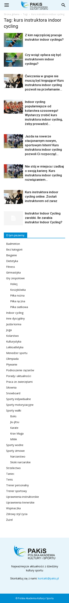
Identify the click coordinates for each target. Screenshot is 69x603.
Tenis (9, 479)
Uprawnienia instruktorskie (22, 497)
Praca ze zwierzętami (19, 382)
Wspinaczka (13, 508)
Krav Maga (17, 433)
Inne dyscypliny (15, 318)
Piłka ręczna (17, 301)
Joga (9, 330)
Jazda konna (13, 324)
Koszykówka (18, 290)
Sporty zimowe (15, 451)
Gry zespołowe (15, 278)
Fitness (10, 267)
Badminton (13, 244)
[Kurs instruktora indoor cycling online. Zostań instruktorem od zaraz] (13, 197)
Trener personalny (17, 485)
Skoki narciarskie (20, 462)
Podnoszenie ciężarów (20, 370)
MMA (13, 439)
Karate (14, 428)
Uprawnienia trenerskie (20, 502)
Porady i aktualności (18, 376)
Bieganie (11, 255)
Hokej (13, 284)
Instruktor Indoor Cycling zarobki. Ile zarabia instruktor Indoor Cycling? (43, 217)
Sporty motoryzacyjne (20, 405)
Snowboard (13, 393)
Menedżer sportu (16, 353)
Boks (13, 416)
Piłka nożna (17, 295)
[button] (63, 5)
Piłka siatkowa (19, 307)
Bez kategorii (14, 249)
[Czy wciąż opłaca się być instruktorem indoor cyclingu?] (13, 60)
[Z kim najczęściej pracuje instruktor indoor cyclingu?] (13, 40)
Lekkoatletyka (14, 347)
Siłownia (11, 387)
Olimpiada (12, 359)
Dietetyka (12, 261)
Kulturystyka (13, 341)
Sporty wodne (14, 445)
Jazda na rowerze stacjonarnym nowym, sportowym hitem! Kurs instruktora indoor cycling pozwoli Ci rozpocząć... (43, 145)
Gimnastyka (13, 272)
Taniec (10, 474)
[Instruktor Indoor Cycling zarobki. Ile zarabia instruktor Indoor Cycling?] (13, 218)
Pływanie (11, 364)
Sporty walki (13, 410)
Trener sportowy (16, 491)
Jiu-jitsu (14, 422)
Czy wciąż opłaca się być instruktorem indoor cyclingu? (43, 59)
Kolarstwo (12, 336)
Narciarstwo (17, 456)
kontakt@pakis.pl (48, 578)
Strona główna (11, 14)
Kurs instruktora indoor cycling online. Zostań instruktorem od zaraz (41, 196)
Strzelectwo (13, 468)
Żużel (9, 520)
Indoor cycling (14, 313)
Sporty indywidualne (18, 399)
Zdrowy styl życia (16, 514)
